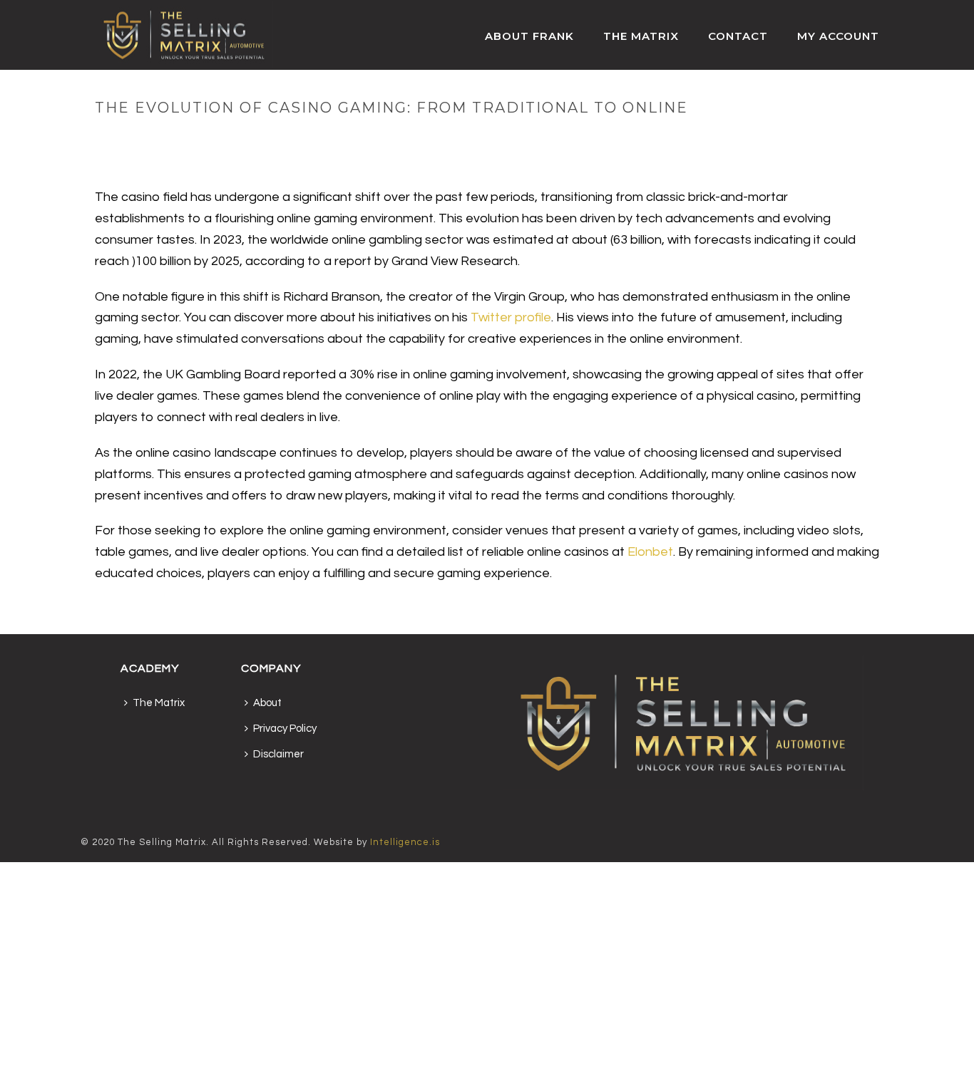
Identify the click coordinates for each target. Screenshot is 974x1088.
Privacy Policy (285, 728)
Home (575, 137)
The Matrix (641, 36)
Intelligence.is (405, 842)
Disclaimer (278, 754)
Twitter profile (511, 317)
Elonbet (650, 552)
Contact (738, 36)
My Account (838, 36)
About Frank (529, 36)
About (267, 703)
